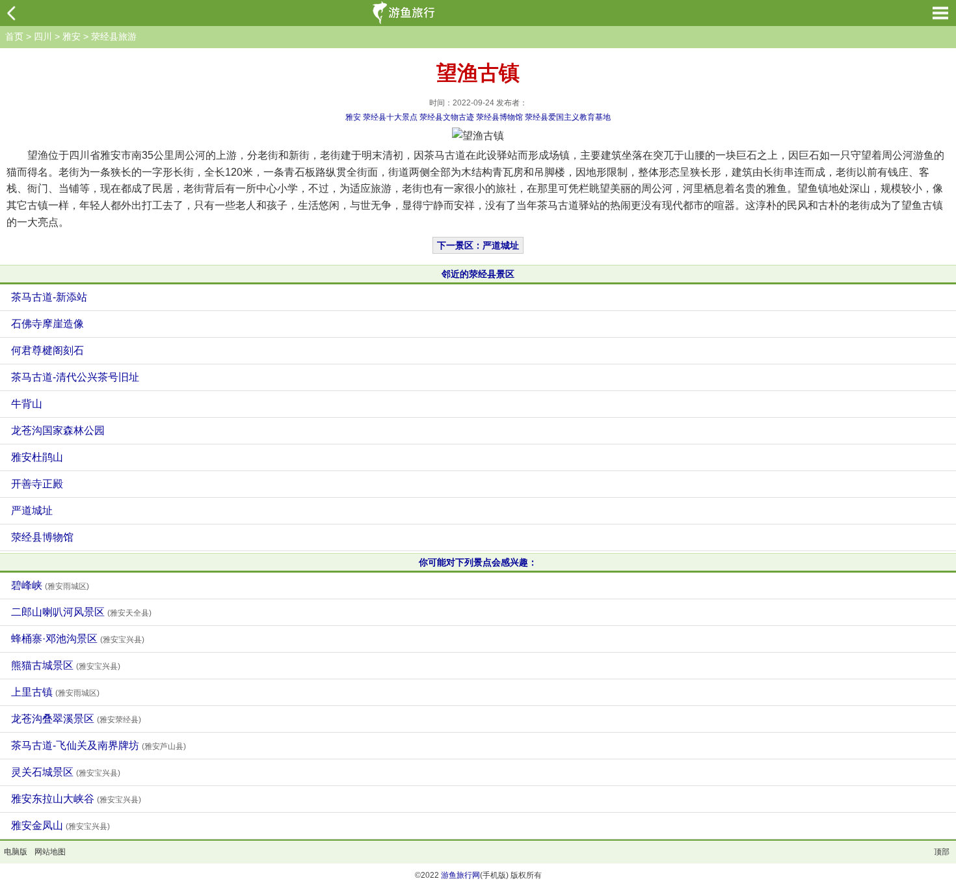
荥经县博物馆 (499, 117)
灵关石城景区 (65, 772)
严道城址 (32, 510)
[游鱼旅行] (405, 13)
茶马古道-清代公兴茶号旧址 (75, 377)
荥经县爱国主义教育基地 (568, 117)
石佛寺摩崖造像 (47, 323)
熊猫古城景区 (65, 665)
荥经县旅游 (114, 36)
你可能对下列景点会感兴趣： (478, 562)
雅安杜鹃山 (37, 457)
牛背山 (26, 403)
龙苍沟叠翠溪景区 (76, 718)
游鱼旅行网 (460, 875)
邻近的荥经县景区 (478, 274)
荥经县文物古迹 (446, 117)
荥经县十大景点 (390, 117)
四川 (43, 36)
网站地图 (50, 851)
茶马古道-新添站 (49, 297)
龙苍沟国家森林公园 (58, 430)
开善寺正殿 (37, 483)
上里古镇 (55, 692)
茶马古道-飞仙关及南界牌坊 (98, 745)
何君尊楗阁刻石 (47, 350)
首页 (14, 36)
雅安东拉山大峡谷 (76, 798)
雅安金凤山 (60, 825)
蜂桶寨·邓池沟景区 (77, 638)
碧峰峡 (50, 585)
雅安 (71, 36)
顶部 (941, 851)
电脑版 (15, 851)
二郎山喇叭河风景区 (81, 612)
